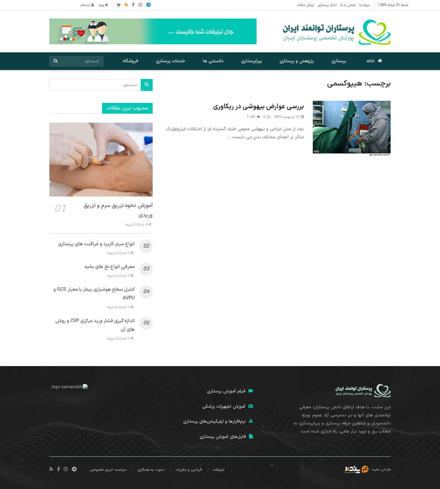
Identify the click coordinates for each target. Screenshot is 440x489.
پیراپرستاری (251, 61)
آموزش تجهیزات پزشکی (224, 406)
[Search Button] (55, 61)
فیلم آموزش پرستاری (226, 391)
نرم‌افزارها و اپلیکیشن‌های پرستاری (214, 421)
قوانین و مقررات (188, 470)
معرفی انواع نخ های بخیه (109, 266)
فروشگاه (130, 61)
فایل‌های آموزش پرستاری (223, 436)
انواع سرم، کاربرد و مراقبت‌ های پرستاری (96, 244)
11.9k (251, 117)
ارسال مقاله (306, 5)
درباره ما (364, 5)
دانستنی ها (213, 61)
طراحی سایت (381, 469)
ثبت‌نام (86, 5)
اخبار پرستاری (327, 5)
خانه (371, 61)
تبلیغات (218, 470)
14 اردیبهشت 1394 (287, 117)
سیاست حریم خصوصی (108, 470)
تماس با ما (348, 5)
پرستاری (338, 61)
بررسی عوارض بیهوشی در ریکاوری (258, 107)
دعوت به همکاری (151, 470)
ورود (101, 5)
